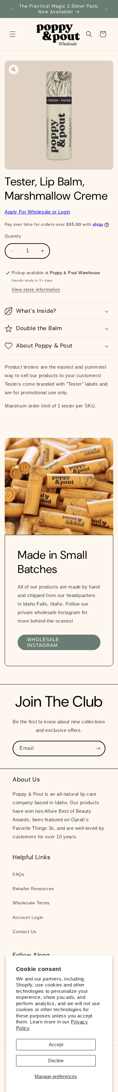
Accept (56, 1044)
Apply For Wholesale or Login (37, 211)
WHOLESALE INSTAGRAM (43, 642)
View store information (36, 289)
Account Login (28, 917)
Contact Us (25, 931)
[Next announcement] (106, 9)
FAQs (18, 874)
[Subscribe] (98, 748)
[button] (13, 34)
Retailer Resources (33, 888)
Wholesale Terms (31, 902)
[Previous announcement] (12, 9)
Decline (56, 1060)
